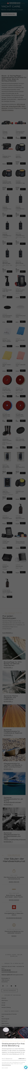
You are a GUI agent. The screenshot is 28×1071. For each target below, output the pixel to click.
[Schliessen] (25, 1029)
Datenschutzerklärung (6, 1065)
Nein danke (5, 1067)
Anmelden (22, 1058)
